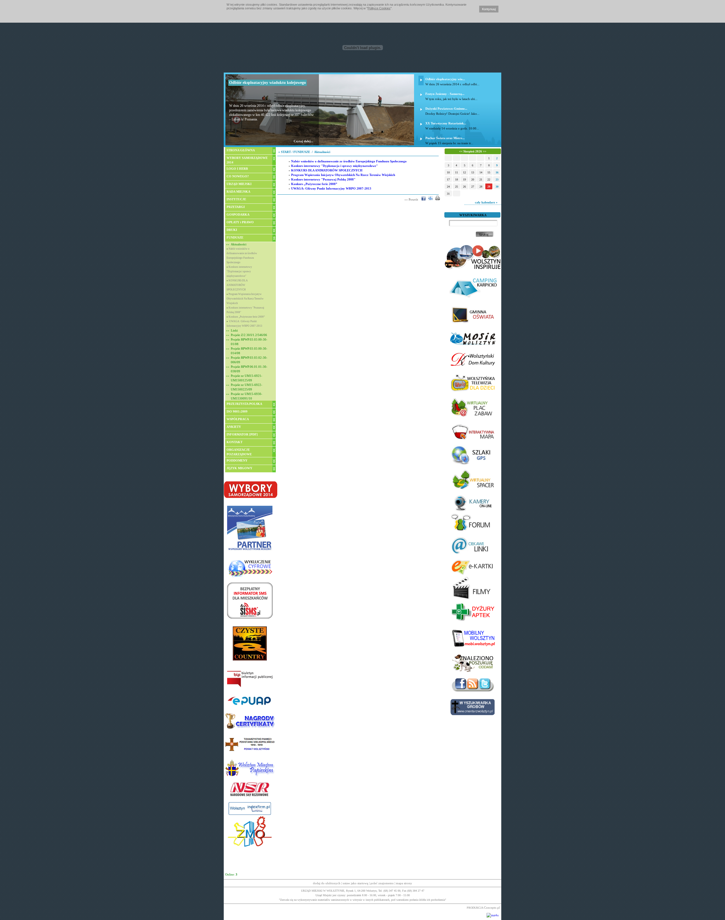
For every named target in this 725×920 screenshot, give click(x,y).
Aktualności (238, 244)
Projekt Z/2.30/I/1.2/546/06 (249, 335)
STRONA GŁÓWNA (241, 150)
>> (484, 151)
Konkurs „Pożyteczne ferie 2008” (247, 316)
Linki (234, 330)
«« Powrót (411, 199)
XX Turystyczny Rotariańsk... (445, 123)
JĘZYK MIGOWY (239, 468)
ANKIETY (234, 426)
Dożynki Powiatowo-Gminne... (446, 108)
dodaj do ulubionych (326, 883)
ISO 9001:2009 (237, 411)
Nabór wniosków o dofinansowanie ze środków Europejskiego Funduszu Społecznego (349, 161)
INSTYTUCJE (236, 199)
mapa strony (404, 883)
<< (460, 151)
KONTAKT (234, 442)
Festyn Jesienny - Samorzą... (444, 93)
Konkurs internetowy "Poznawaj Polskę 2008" (323, 179)
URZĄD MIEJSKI (239, 184)
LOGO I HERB (237, 168)
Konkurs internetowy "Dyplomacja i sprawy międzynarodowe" (239, 271)
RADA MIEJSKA (238, 191)
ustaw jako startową (355, 883)
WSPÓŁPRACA (238, 419)
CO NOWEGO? (238, 176)
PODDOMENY (237, 460)
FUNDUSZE (235, 237)
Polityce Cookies (379, 8)
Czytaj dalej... (303, 141)
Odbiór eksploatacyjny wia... (445, 79)
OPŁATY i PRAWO (240, 222)
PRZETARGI (236, 207)
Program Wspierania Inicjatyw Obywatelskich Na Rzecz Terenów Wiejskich (245, 299)
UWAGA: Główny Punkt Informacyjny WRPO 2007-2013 (331, 188)
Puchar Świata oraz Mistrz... (445, 138)
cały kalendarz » (486, 202)
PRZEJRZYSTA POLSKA (244, 403)
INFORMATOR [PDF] (242, 434)
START (286, 152)
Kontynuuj (489, 9)
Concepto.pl (492, 907)
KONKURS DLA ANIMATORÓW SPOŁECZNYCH (237, 285)
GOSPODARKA (238, 214)
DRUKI (232, 229)
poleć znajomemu (382, 883)
